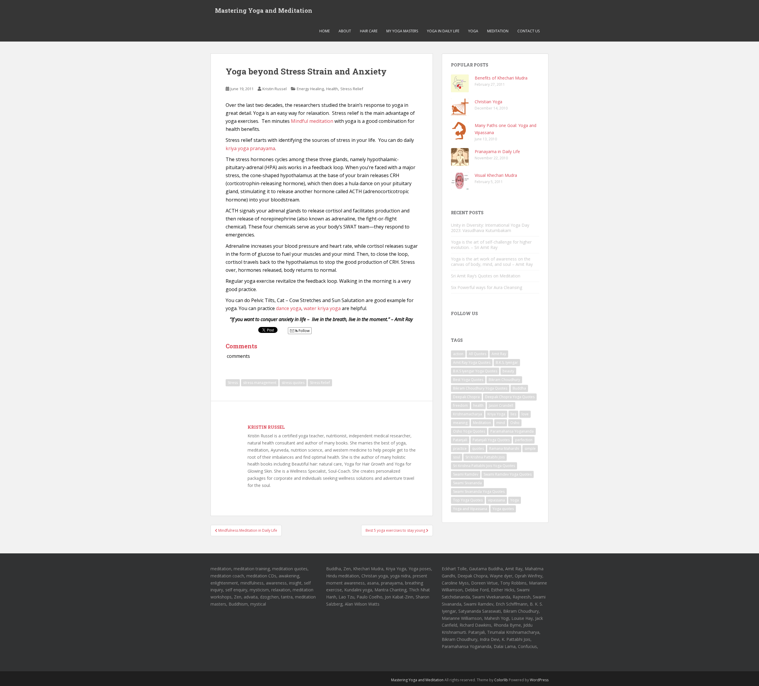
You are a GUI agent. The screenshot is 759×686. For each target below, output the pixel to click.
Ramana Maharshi (504, 448)
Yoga (473, 31)
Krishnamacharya (467, 414)
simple (530, 448)
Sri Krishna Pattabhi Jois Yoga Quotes (484, 465)
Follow (304, 330)
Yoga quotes (503, 508)
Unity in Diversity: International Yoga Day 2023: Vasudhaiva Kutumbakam (490, 227)
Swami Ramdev (465, 474)
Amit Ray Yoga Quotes (471, 362)
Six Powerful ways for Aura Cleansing (486, 287)
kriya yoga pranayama (250, 148)
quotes (478, 448)
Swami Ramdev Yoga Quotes (508, 474)
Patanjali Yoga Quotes (491, 439)
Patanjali (460, 439)
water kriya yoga (322, 308)
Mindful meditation (312, 121)
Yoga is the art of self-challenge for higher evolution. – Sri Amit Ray (491, 244)
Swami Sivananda (467, 482)
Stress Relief (351, 88)
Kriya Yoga (496, 414)
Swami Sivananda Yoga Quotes (479, 491)
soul (456, 457)
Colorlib (501, 679)
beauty (508, 371)
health (478, 405)
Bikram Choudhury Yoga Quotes (480, 388)
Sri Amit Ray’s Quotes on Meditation (485, 276)
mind (500, 422)
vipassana (496, 500)
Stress (233, 382)
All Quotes (477, 353)
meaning (460, 422)
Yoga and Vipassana (470, 508)
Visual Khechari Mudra (496, 175)
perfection (523, 439)
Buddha (519, 388)
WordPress (539, 679)
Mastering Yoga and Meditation (263, 10)
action (458, 353)
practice (460, 448)
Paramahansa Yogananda (512, 431)
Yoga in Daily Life (443, 31)
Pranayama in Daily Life (497, 151)
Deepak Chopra (466, 396)
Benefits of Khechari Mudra (501, 78)
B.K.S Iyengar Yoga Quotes (475, 371)
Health (332, 88)
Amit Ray (499, 353)
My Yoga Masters (402, 31)
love (525, 414)
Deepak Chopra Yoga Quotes (510, 396)
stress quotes (293, 382)
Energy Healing (310, 88)
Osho (514, 422)
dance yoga (288, 308)
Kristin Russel (274, 88)
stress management (259, 382)
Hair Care (368, 31)
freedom (460, 405)
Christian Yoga (488, 101)
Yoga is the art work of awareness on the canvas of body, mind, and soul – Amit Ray (492, 261)
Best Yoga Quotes (468, 379)
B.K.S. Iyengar (507, 362)
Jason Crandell (501, 405)
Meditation (497, 31)
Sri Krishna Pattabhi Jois (485, 457)
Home (324, 31)
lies (513, 414)
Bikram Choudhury (504, 379)
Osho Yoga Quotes (469, 431)
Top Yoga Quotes (468, 500)
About (345, 31)
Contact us (528, 31)
